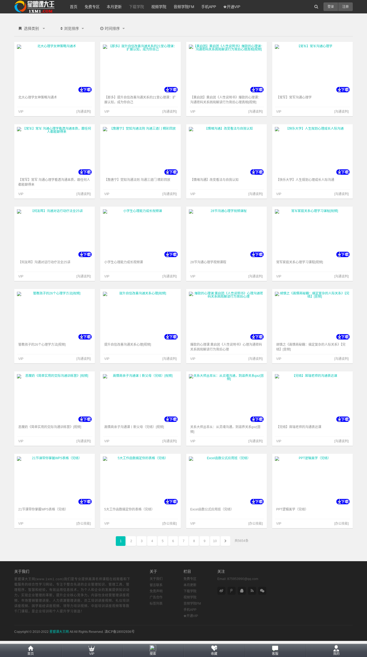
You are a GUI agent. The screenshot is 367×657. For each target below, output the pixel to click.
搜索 (153, 654)
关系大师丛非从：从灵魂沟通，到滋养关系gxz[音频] (225, 429)
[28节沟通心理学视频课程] (226, 233)
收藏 (214, 654)
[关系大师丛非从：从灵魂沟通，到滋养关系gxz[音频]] (226, 398)
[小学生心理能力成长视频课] (140, 233)
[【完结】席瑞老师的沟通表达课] (312, 398)
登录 (331, 7)
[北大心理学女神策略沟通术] (54, 69)
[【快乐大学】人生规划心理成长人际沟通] (312, 151)
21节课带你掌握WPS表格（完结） (43, 509)
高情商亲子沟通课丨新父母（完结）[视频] (134, 427)
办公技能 (83, 523)
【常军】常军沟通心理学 (294, 97)
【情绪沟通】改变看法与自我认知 (214, 180)
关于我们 (156, 579)
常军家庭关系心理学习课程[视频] (299, 262)
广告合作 (156, 597)
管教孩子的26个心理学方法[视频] (42, 344)
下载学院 (136, 7)
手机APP (208, 7)
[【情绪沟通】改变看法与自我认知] (226, 151)
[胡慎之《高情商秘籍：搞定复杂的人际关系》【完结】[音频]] (312, 316)
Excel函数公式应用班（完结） (212, 509)
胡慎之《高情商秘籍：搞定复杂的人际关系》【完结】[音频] (311, 347)
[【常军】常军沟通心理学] (312, 69)
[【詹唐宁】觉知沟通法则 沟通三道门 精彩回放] (140, 151)
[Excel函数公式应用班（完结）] (226, 481)
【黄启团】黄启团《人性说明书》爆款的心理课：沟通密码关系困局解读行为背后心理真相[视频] (225, 100)
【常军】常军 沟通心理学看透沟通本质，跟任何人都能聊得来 (54, 182)
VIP (91, 654)
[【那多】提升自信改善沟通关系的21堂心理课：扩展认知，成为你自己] (140, 69)
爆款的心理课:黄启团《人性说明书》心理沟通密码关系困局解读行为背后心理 (226, 347)
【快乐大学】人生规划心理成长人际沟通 (305, 180)
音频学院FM (184, 7)
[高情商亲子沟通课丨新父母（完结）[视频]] (140, 398)
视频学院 (158, 7)
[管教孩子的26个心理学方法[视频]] (54, 316)
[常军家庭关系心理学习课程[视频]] (312, 233)
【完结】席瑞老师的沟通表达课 (298, 427)
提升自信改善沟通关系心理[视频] (127, 344)
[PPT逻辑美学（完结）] (312, 481)
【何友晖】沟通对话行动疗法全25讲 (44, 262)
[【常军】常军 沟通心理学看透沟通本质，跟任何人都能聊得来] (54, 151)
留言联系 (156, 585)
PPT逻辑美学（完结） (292, 509)
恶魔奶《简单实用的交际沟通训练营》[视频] (49, 427)
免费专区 (92, 7)
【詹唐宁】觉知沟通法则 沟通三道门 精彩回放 (137, 180)
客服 (275, 654)
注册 (345, 7)
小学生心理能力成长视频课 (123, 262)
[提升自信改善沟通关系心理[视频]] (140, 316)
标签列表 (156, 603)
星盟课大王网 (59, 632)
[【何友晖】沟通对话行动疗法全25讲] (54, 233)
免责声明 (156, 591)
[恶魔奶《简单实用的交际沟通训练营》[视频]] (54, 398)
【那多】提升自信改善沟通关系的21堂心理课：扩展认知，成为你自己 (140, 100)
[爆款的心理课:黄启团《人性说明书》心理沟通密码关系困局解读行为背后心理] (226, 316)
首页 (73, 7)
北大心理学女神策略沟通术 (37, 97)
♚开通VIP (231, 7)
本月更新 (114, 7)
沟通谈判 (83, 112)
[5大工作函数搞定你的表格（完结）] (140, 481)
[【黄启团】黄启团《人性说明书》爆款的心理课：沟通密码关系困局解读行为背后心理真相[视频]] (226, 69)
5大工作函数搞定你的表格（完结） (129, 509)
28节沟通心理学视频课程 (208, 262)
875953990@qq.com (242, 579)
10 (215, 541)
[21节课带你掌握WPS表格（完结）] (54, 481)
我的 (336, 654)
